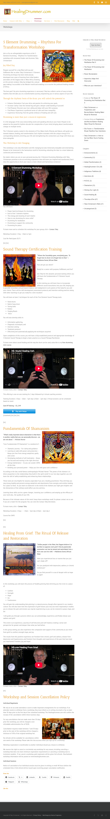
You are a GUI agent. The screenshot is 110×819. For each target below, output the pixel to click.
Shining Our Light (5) (91, 190)
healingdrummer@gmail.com (30, 2)
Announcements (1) (90, 153)
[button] (78, 21)
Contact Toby (53, 229)
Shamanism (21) (89, 185)
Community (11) (89, 157)
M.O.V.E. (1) (88, 181)
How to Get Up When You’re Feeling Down (93, 138)
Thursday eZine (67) (91, 199)
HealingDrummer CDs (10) (93, 167)
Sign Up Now (95, 45)
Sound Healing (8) (90, 195)
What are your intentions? (93, 86)
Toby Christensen (90, 107)
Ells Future (88, 129)
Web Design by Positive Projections (52, 815)
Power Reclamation (90, 74)
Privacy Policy (37, 815)
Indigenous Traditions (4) (92, 171)
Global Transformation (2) (92, 162)
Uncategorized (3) (90, 209)
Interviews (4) (88, 176)
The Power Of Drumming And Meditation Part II (94, 100)
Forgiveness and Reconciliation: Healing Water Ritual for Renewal (94, 112)
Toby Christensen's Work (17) (93, 204)
